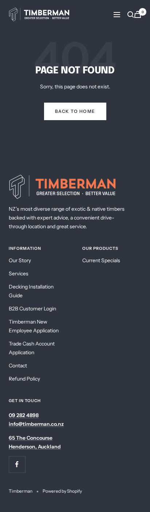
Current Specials (101, 260)
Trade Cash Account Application (32, 348)
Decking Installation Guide (31, 291)
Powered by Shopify (62, 491)
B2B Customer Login (32, 308)
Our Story (20, 260)
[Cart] (137, 14)
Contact (18, 365)
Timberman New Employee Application (34, 326)
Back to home (75, 111)
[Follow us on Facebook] (17, 464)
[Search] (130, 14)
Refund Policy (24, 378)
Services (18, 273)
